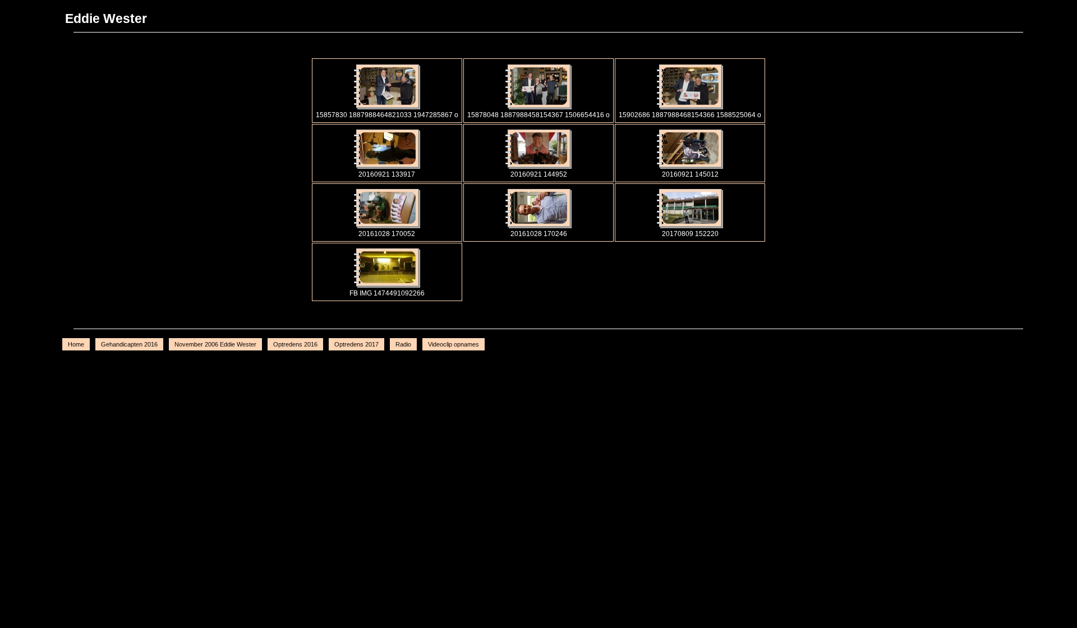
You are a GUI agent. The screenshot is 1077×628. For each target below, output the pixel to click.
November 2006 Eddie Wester (215, 344)
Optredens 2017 (356, 344)
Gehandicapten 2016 (129, 344)
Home (76, 344)
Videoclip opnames (453, 344)
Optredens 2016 (295, 344)
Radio (403, 344)
